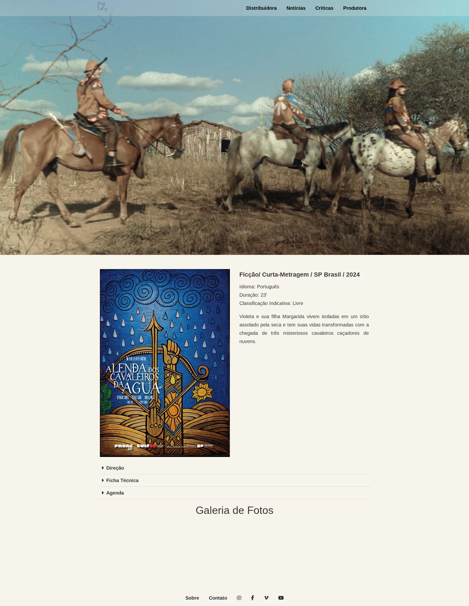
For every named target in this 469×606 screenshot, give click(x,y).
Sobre (192, 598)
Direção (115, 468)
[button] (234, 468)
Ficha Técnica (122, 480)
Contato (218, 598)
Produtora (354, 8)
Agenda (115, 493)
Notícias (296, 8)
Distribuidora (261, 8)
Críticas (324, 8)
